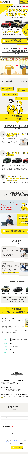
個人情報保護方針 (15, 440)
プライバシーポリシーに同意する (17, 443)
